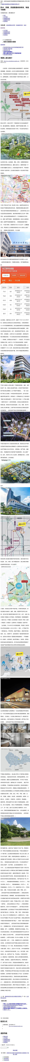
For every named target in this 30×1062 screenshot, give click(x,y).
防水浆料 (12, 1052)
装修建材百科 (6, 19)
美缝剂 (8, 1052)
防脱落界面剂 (18, 1052)
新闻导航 (3, 27)
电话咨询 (6, 1060)
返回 (25, 25)
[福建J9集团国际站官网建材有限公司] (10, 4)
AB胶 (15, 1054)
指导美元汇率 (6, 50)
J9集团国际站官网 (10, 25)
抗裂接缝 (24, 1052)
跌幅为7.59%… (7, 1009)
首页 (4, 15)
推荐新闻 (3, 44)
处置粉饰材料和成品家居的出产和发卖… (13, 1005)
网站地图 (15, 1050)
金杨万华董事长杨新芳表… (10, 1006)
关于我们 (5, 17)
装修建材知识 (6, 18)
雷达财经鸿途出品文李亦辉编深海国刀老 (13, 47)
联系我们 (5, 21)
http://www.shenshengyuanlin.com (11, 61)
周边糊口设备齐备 (7, 48)
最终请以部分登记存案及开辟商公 (13, 996)
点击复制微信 (4, 1047)
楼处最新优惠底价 (7, 54)
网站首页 (5, 1036)
